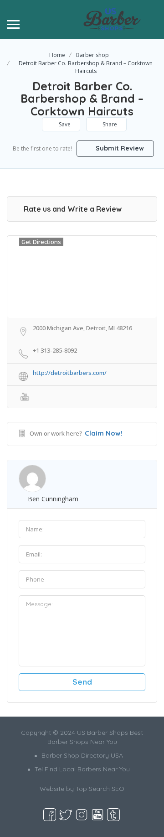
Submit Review (119, 148)
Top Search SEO (100, 789)
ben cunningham (53, 498)
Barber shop (92, 55)
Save (64, 124)
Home (57, 55)
